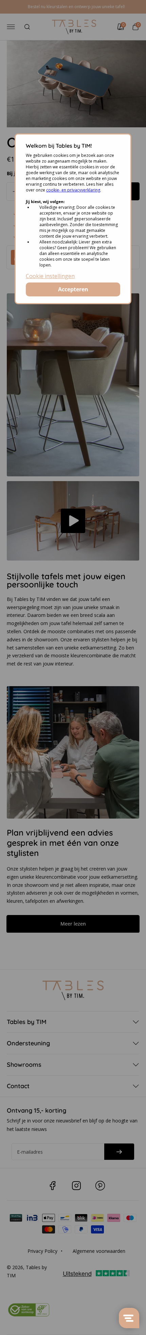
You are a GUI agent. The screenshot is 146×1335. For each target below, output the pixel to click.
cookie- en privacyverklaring (73, 190)
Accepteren (73, 289)
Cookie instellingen (50, 276)
